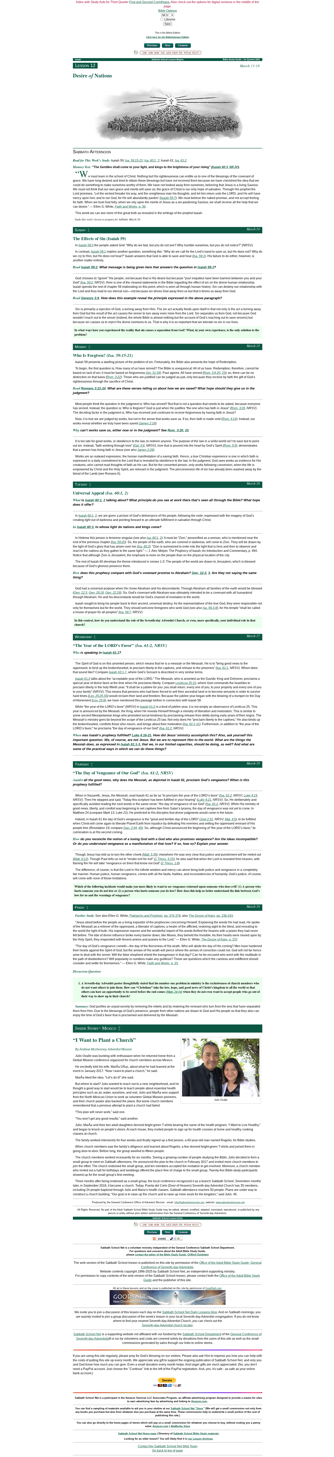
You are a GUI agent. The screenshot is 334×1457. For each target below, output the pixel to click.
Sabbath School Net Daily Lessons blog (189, 1312)
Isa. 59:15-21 (134, 160)
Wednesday (83, 637)
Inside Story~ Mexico (95, 1028)
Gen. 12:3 (80, 592)
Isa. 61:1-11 (191, 724)
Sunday (80, 230)
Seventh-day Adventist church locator (167, 1325)
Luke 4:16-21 (141, 735)
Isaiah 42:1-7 (118, 672)
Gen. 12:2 (199, 573)
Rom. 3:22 (114, 377)
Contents (183, 45)
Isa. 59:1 (199, 256)
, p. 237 (219, 939)
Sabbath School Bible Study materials (196, 1433)
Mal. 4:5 (230, 819)
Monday (81, 347)
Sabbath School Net (87, 1334)
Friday (80, 907)
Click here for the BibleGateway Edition (167, 37)
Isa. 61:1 (222, 668)
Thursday (82, 764)
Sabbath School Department (201, 1334)
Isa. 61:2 (181, 160)
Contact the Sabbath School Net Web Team (167, 1446)
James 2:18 (147, 423)
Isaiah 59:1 (98, 251)
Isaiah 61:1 (111, 652)
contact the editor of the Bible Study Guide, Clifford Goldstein (172, 1254)
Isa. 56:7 (125, 612)
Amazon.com (199, 1401)
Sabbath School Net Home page (137, 1433)
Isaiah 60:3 (85, 527)
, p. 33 (162, 963)
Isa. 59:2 (87, 282)
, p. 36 (130, 206)
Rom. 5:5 (230, 445)
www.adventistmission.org (230, 1202)
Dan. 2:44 (130, 828)
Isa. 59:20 (118, 542)
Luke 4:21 (204, 799)
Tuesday (81, 484)
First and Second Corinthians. (149, 2)
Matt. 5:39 (150, 854)
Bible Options (167, 10)
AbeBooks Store (180, 1426)
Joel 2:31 (206, 819)
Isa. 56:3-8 (210, 608)
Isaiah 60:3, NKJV (225, 167)
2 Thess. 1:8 (170, 863)
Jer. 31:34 (153, 372)
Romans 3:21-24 (93, 388)
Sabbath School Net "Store (187, 1408)
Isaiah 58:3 (86, 245)
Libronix (169, 19)
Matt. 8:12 (80, 859)
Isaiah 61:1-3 (130, 744)
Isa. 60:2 (144, 546)
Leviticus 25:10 (186, 683)
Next (167, 45)
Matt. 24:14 (174, 992)
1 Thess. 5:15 (164, 859)
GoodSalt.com (213, 1288)
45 (140, 828)
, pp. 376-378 (155, 915)
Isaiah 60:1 (93, 500)
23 (223, 372)
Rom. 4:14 (229, 419)
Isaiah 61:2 (82, 678)
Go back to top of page (167, 1450)
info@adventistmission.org (189, 1202)
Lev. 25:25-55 (98, 696)
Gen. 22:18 (112, 592)
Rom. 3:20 (175, 430)
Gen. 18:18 (96, 592)
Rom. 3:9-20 (212, 372)
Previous (152, 45)
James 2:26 (145, 449)
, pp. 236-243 (211, 915)
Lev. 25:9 (99, 700)
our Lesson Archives (200, 1438)
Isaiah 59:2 (89, 267)
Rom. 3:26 (238, 408)
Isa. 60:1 (150, 160)
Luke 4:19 (250, 795)
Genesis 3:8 (90, 298)
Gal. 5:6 (139, 445)
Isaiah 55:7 (168, 198)
